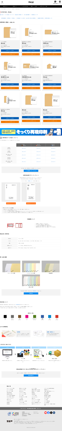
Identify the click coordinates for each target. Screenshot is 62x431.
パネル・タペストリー (10, 398)
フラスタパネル (9, 401)
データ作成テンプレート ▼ (9, 14)
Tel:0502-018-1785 (31, 408)
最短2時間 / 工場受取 (47, 395)
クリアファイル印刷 (22, 392)
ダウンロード (24, 148)
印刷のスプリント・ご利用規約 (26, 414)
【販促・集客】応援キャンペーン (49, 391)
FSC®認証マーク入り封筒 (21, 18)
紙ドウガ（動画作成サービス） (36, 402)
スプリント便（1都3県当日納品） (49, 388)
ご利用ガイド (14, 6)
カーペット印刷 (34, 388)
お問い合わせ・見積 (43, 6)
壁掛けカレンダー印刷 (22, 388)
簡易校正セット (46, 389)
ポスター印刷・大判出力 (10, 396)
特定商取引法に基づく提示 (26, 413)
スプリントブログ (36, 413)
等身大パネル (9, 399)
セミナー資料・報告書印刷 (11, 395)
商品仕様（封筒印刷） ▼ (19, 14)
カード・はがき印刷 (10, 389)
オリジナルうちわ (34, 396)
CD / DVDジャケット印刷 (23, 396)
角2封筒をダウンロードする (11, 203)
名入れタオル (21, 391)
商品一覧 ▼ (2, 14)
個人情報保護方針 (24, 415)
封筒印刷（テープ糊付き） (11, 18)
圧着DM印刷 (21, 399)
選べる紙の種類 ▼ (27, 14)
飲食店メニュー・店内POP (36, 391)
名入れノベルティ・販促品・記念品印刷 (49, 404)
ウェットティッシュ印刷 (35, 401)
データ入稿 (24, 6)
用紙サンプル (34, 6)
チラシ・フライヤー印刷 (10, 388)
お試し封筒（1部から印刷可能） (31, 18)
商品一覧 (4, 6)
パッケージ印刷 (34, 395)
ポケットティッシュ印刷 (23, 401)
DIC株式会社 (18, 304)
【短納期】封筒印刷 (40, 18)
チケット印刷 (21, 395)
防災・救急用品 (46, 392)
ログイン (59, 3)
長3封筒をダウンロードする (31, 203)
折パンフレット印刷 (10, 391)
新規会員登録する (31, 375)
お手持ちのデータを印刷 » (10, 50)
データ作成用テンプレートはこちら (31, 170)
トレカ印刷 (46, 399)
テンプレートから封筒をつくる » (10, 54)
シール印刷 (21, 398)
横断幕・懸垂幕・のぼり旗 (36, 389)
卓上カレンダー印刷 (22, 389)
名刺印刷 (8, 402)
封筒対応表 (31, 293)
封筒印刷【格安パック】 (48, 18)
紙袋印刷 (33, 392)
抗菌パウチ (33, 398)
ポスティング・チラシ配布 (36, 399)
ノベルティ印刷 (21, 402)
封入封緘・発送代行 (47, 396)
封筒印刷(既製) (3, 18)
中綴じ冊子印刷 (9, 392)
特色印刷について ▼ (35, 14)
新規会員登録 (55, 3)
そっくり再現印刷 (47, 401)
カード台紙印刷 (46, 402)
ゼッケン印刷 (46, 398)
